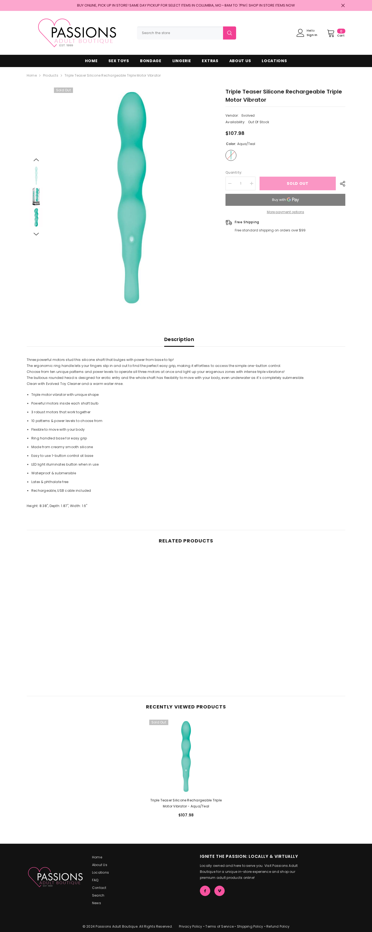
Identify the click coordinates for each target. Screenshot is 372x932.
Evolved (248, 115)
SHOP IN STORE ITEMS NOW (272, 5)
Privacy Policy (190, 926)
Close (343, 5)
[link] (63, 659)
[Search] (186, 33)
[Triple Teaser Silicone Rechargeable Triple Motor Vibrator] (186, 756)
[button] (36, 160)
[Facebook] (205, 891)
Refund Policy (277, 926)
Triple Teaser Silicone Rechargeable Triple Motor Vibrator (186, 803)
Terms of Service (219, 926)
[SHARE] (340, 183)
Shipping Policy (250, 926)
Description (179, 339)
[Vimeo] (219, 891)
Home (32, 75)
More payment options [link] (285, 212)
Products (50, 75)
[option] (131, 198)
